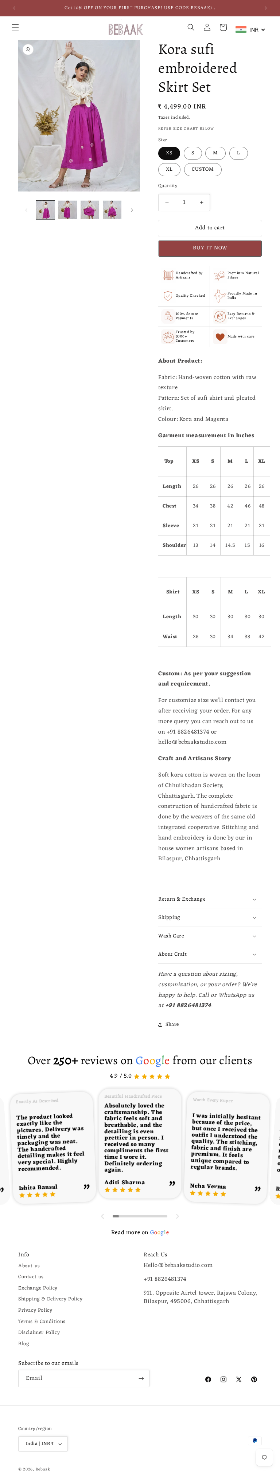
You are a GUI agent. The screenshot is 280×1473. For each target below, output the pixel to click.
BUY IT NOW (210, 248)
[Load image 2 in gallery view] (67, 210)
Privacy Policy (35, 1310)
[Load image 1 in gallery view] (45, 210)
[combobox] (250, 29)
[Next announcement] (266, 8)
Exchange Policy (38, 1288)
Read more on (140, 1233)
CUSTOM (203, 169)
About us (29, 1266)
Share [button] (172, 1024)
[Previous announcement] (14, 8)
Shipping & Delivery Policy (50, 1299)
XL (169, 169)
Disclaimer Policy (39, 1332)
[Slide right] (132, 210)
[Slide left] (26, 210)
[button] (15, 27)
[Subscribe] (141, 1378)
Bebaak (43, 1469)
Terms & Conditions (42, 1321)
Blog (23, 1343)
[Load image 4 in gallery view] (112, 210)
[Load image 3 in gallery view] (90, 210)
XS (169, 153)
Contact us (31, 1277)
